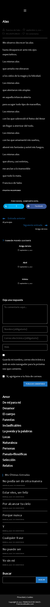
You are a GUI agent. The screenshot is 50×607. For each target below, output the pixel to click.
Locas (6, 437)
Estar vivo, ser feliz (15, 492)
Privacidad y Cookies (25, 597)
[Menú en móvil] (25, 11)
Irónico (25, 279)
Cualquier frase (13, 538)
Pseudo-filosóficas (15, 454)
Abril (25, 263)
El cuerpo (9, 414)
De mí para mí (12, 402)
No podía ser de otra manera (22, 481)
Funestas (8, 420)
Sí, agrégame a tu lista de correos (24, 376)
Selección (9, 460)
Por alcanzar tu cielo (17, 504)
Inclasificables (15, 190)
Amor (6, 397)
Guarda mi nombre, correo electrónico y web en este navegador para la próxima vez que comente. (24, 364)
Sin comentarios (32, 34)
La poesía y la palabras (17, 431)
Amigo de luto (25, 246)
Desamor (9, 408)
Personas (9, 448)
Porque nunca (12, 515)
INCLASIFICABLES (13, 34)
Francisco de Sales (13, 30)
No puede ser (12, 549)
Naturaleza (10, 443)
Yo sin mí (9, 561)
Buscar (7, 573)
